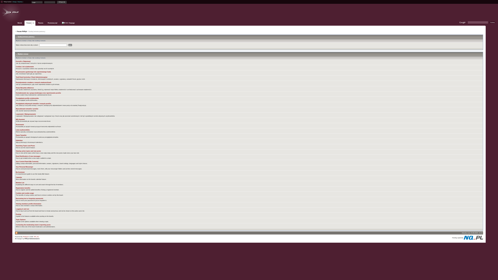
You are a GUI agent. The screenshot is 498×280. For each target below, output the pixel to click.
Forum (28, 23)
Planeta (40, 23)
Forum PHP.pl (22, 31)
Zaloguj (15, 1)
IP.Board (25, 236)
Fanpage (71, 23)
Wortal (20, 23)
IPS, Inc (36, 236)
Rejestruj (20, 1)
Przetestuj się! (52, 23)
